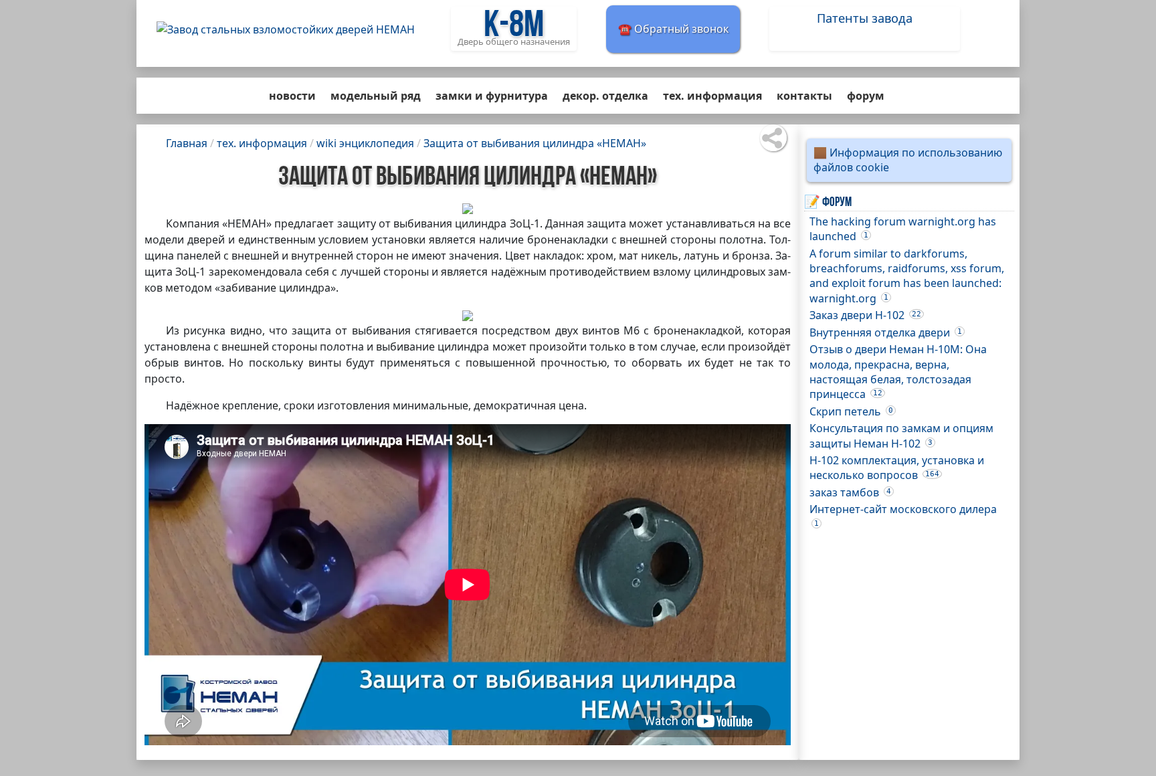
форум (865, 95)
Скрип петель (851, 411)
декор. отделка (605, 95)
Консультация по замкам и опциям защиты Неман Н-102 (901, 435)
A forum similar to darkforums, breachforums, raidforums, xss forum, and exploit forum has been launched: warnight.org (906, 276)
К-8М (514, 26)
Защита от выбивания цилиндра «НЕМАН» (534, 143)
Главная (186, 143)
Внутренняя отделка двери (885, 332)
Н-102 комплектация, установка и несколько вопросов (896, 467)
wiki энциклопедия (365, 143)
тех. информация (712, 95)
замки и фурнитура (492, 95)
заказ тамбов (850, 492)
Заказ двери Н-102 (865, 315)
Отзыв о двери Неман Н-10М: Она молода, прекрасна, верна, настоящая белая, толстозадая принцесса (898, 371)
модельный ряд (375, 95)
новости (292, 95)
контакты (804, 95)
